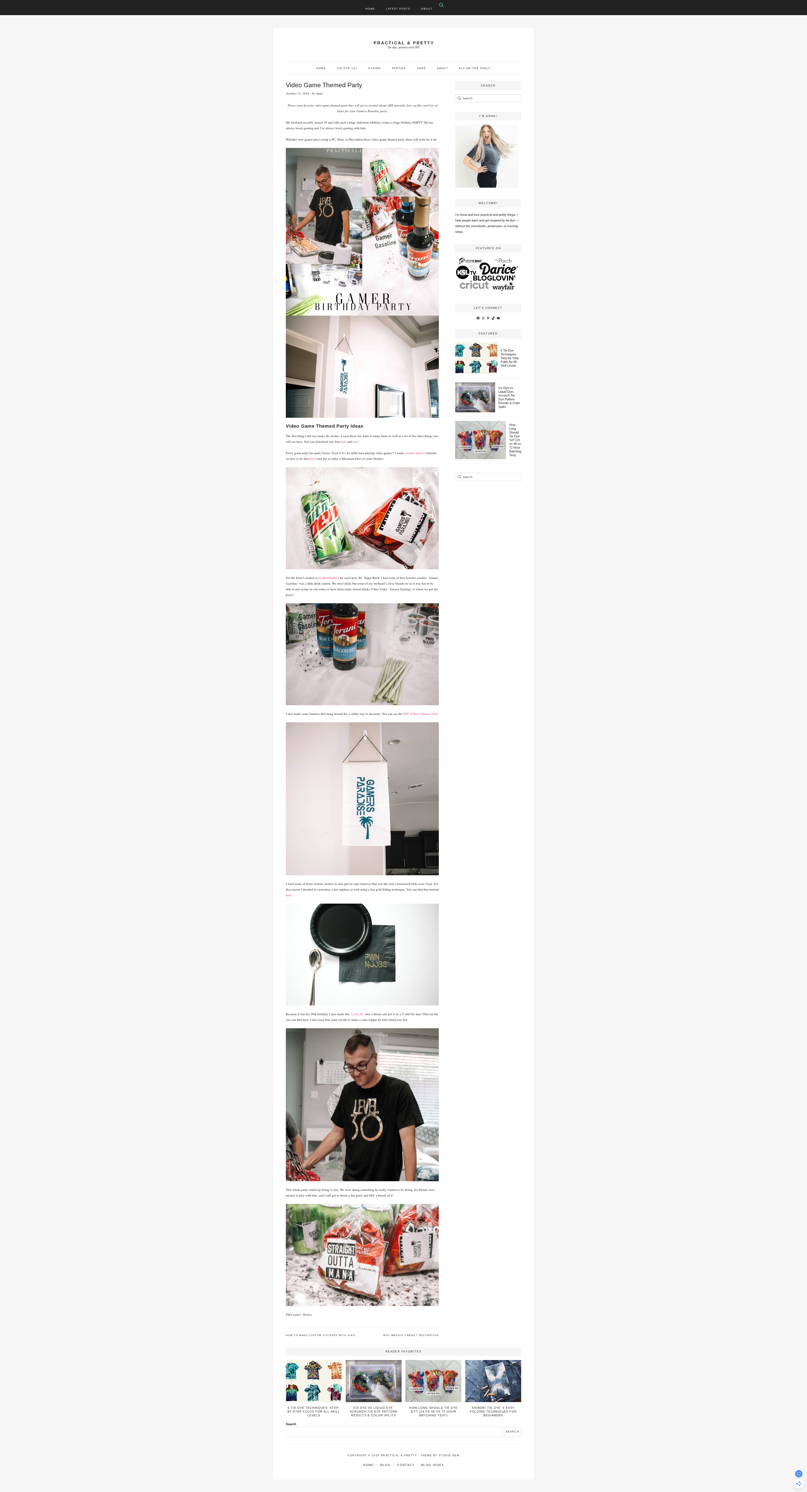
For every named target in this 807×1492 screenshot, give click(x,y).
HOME (321, 68)
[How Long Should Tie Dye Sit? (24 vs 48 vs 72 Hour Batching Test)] (433, 1381)
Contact (406, 1465)
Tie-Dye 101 (347, 68)
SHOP (421, 68)
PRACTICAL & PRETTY (404, 43)
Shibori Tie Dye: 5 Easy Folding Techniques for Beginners (493, 1411)
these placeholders (327, 578)
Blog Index (432, 1465)
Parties (307, 1314)
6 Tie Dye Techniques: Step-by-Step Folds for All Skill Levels (510, 358)
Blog (385, 1465)
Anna (319, 93)
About (426, 8)
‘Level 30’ (357, 1014)
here (343, 441)
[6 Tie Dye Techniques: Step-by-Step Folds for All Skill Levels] (314, 1381)
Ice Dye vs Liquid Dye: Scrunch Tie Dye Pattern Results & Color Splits (509, 397)
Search (291, 1424)
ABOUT (442, 68)
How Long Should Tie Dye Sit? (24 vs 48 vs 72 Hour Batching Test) (515, 440)
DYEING (374, 68)
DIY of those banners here (420, 714)
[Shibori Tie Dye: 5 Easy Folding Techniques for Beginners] (493, 1381)
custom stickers (415, 453)
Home (370, 8)
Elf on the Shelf (475, 68)
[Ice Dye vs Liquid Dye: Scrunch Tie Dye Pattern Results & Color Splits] (374, 1381)
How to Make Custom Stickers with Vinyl (321, 1335)
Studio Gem (449, 1455)
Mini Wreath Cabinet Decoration (411, 1335)
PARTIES (399, 68)
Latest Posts (398, 8)
